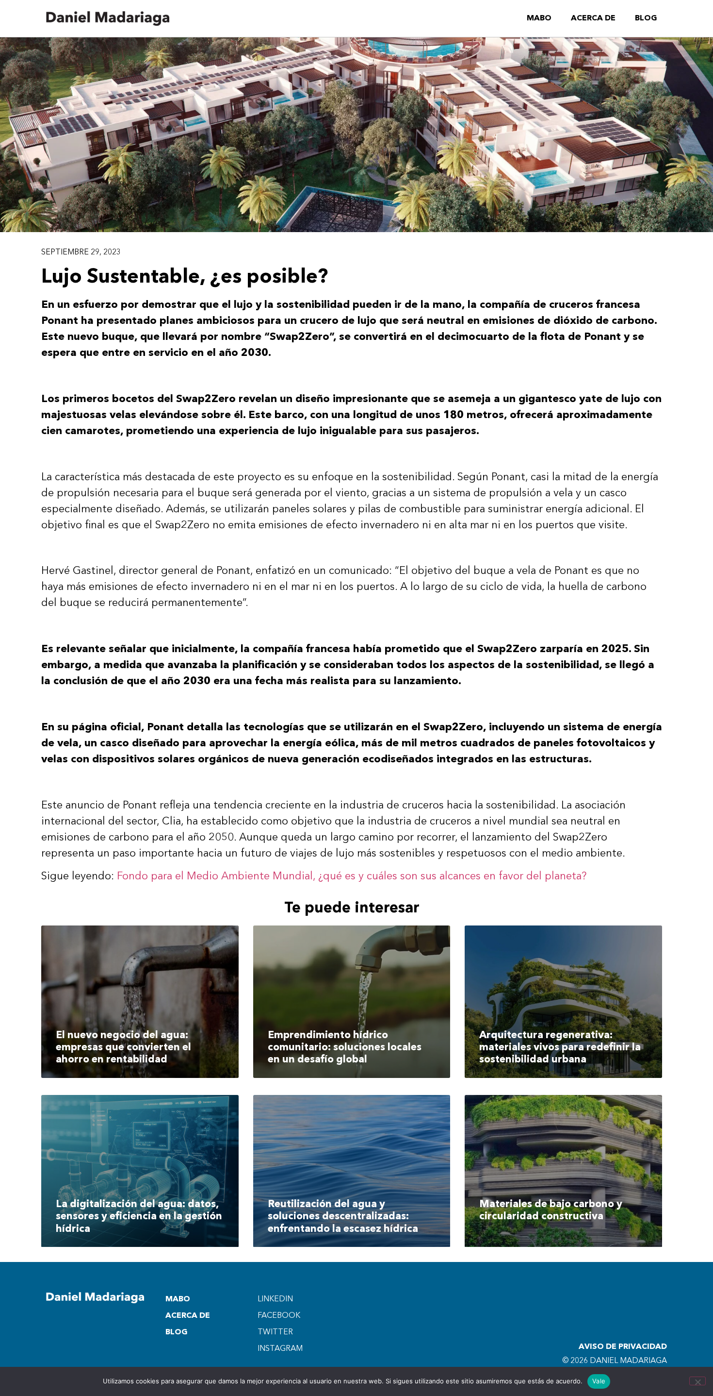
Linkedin (275, 1299)
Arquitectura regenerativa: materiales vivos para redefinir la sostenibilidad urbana (560, 1047)
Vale (598, 1381)
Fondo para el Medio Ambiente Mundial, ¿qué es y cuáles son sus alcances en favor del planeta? (351, 876)
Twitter (275, 1332)
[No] (697, 1381)
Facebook (279, 1316)
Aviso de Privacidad (623, 1347)
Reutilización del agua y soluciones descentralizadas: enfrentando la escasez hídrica (343, 1216)
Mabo (539, 18)
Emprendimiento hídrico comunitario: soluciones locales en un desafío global (344, 1047)
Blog (646, 18)
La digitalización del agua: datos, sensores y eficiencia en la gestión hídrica (139, 1216)
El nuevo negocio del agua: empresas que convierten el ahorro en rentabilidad (123, 1047)
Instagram (280, 1349)
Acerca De (593, 18)
